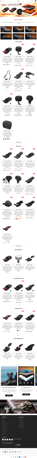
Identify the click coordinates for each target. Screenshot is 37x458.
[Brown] (7, 242)
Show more (18, 142)
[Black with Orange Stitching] (28, 217)
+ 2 (10, 64)
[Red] (3, 64)
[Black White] (9, 139)
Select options (7, 56)
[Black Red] (28, 65)
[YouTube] (12, 439)
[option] (18, 9)
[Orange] (7, 64)
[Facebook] (3, 439)
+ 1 (33, 65)
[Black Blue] (26, 65)
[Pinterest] (10, 439)
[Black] (9, 64)
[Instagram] (7, 439)
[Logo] (18, 1)
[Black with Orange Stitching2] (26, 217)
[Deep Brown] (5, 242)
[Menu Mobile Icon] (1, 1)
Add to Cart (29, 161)
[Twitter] (5, 439)
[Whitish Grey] (26, 115)
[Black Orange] (31, 65)
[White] (20, 65)
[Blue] (5, 64)
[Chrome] (8, 89)
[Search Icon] (3, 1)
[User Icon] (32, 1)
